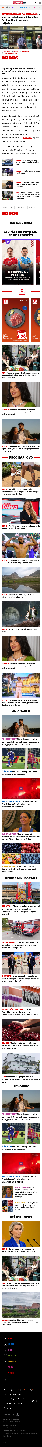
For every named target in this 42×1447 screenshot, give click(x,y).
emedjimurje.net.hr (9, 1428)
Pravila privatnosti (9, 1403)
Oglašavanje (17, 1394)
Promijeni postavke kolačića (13, 1408)
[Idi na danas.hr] (19, 2)
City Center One (20, 207)
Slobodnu (27, 137)
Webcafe (12, 1361)
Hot (10, 1349)
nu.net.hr (34, 1433)
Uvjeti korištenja (9, 1399)
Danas (11, 1338)
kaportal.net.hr (28, 1428)
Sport (11, 1344)
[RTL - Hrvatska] (7, 1414)
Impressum (7, 1394)
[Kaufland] (21, 291)
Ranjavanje (31, 207)
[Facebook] (3, 57)
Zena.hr (11, 1421)
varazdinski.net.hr (9, 1431)
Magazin (12, 1355)
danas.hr (25, 52)
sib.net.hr (20, 1428)
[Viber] (13, 57)
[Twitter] (6, 57)
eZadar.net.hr (25, 1433)
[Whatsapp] (10, 57)
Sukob (5, 207)
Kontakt (20, 1403)
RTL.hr (5, 1421)
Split (11, 207)
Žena (10, 1367)
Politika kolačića (22, 1399)
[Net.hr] (16, 1414)
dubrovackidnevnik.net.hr (11, 1433)
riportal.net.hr (20, 1431)
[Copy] (16, 57)
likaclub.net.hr (7, 1436)
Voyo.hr (17, 1421)
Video (11, 1372)
